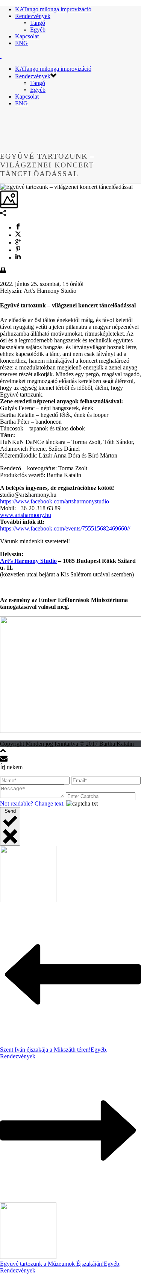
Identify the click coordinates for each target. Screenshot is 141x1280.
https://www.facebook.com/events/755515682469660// (65, 528)
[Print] (3, 271)
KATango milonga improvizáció (53, 9)
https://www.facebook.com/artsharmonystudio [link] (54, 501)
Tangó (37, 23)
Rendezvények (32, 16)
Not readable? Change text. (32, 803)
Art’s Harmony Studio (28, 561)
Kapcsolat (27, 36)
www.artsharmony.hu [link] (25, 515)
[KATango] (1, 56)
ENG (21, 43)
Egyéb (37, 29)
